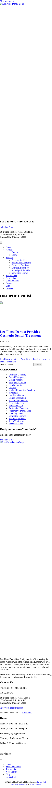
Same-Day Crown (20, 273)
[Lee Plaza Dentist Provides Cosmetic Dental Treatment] (21, 325)
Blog (8, 286)
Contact (9, 288)
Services (9, 257)
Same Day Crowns (17, 416)
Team (14, 255)
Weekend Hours (16, 423)
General (12, 387)
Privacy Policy (42, 782)
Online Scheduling (17, 398)
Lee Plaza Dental (16, 395)
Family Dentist (15, 385)
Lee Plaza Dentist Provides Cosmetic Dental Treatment (20, 333)
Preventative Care (20, 260)
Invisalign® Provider (21, 270)
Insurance (10, 283)
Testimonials (11, 275)
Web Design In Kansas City (19, 784)
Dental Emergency (20, 268)
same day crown (16, 413)
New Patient (11, 278)
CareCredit (27, 712)
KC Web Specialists (35, 784)
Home (8, 247)
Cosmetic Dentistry (20, 265)
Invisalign (13, 392)
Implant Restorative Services (22, 390)
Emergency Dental (17, 382)
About (9, 249)
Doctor (15, 252)
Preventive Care (16, 405)
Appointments (12, 280)
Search (3, 364)
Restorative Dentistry (21, 262)
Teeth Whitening (16, 421)
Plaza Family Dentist (18, 400)
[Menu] (1, 242)
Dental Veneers (16, 380)
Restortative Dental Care (20, 411)
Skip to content (7, 1)
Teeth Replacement (17, 418)
